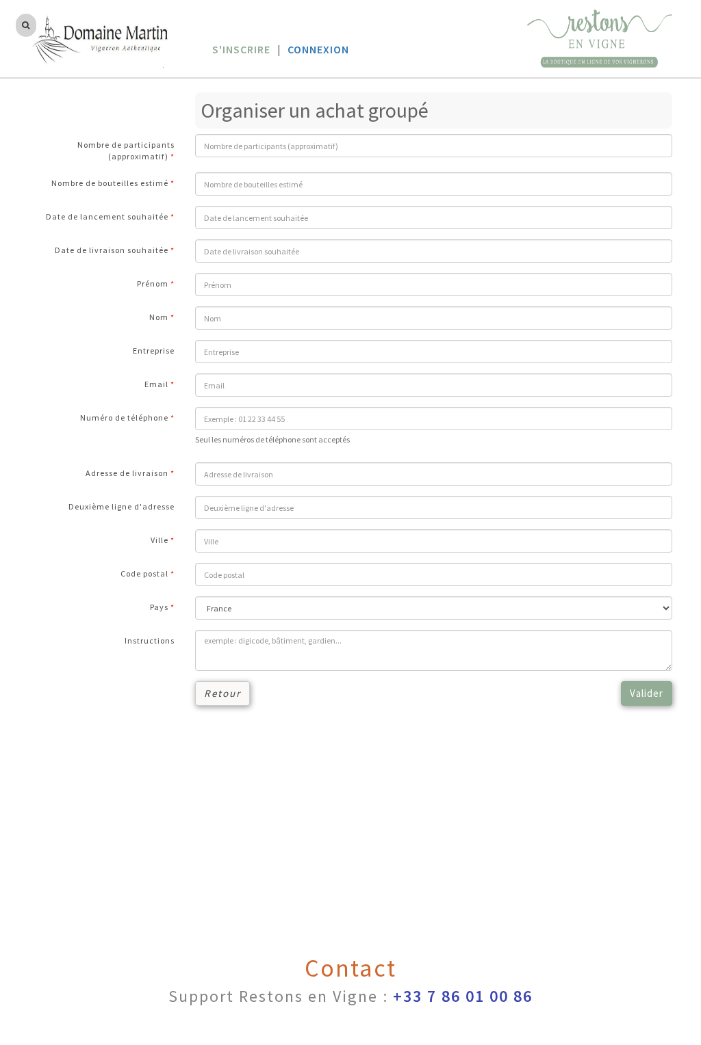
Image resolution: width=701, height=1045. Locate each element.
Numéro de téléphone (124, 417)
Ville (159, 540)
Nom (158, 317)
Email (156, 384)
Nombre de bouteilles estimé (109, 183)
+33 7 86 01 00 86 (463, 996)
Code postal (144, 573)
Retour (222, 693)
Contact (350, 968)
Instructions (150, 640)
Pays (159, 607)
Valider (646, 693)
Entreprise (154, 350)
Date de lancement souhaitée (107, 216)
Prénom (152, 283)
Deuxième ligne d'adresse (121, 506)
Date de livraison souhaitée (111, 250)
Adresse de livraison (127, 473)
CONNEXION (318, 49)
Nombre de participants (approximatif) (126, 150)
